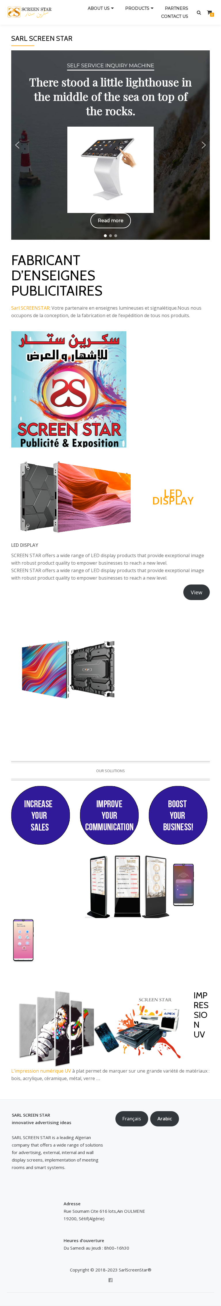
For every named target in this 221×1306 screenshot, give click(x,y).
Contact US (174, 16)
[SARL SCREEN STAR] (33, 12)
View (196, 592)
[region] (110, 145)
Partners (176, 8)
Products (137, 8)
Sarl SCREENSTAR (30, 308)
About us (99, 8)
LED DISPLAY (173, 497)
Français (131, 1118)
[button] (17, 145)
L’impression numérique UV (41, 1071)
